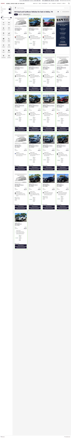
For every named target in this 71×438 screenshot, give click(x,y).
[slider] (1, 17)
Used (1, 12)
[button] (69, 3)
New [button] (40, 3)
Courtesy (2, 10)
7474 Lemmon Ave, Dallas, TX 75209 (50, 0)
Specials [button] (59, 3)
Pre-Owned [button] (44, 3)
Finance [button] (53, 3)
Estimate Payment (21, 50)
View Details (17, 48)
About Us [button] (35, 3)
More (63, 3)
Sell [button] (50, 3)
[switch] (6, 7)
